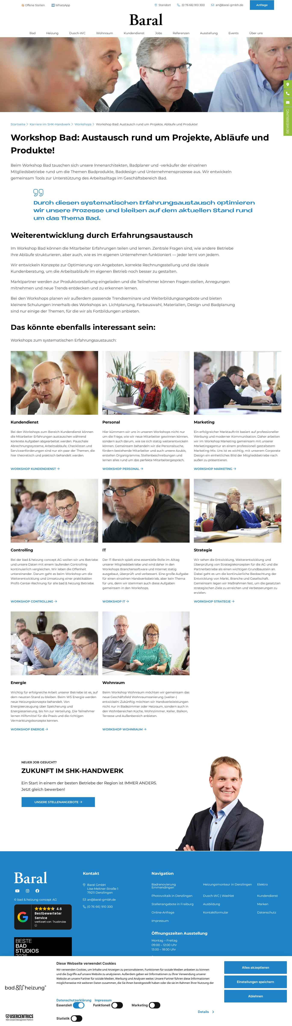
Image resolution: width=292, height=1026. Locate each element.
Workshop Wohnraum (122, 729)
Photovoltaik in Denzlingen (172, 896)
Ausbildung (211, 904)
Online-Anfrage (163, 912)
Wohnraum (104, 33)
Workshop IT (113, 601)
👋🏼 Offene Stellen (33, 5)
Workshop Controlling (32, 601)
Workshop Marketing (213, 469)
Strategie (203, 550)
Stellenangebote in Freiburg (173, 904)
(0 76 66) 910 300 (193, 5)
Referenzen (181, 33)
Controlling (22, 550)
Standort (164, 5)
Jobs (158, 33)
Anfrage (262, 5)
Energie (18, 682)
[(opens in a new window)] (17, 891)
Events (234, 33)
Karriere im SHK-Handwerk (50, 124)
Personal (111, 422)
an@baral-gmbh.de (229, 5)
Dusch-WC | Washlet (218, 896)
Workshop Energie (27, 729)
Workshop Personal (120, 469)
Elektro (262, 884)
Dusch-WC (77, 33)
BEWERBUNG (288, 121)
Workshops (83, 124)
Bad (32, 33)
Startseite (18, 124)
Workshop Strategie (212, 601)
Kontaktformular (215, 912)
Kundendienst (134, 33)
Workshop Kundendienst (33, 469)
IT (104, 550)
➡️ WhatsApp (60, 5)
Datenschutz (266, 912)
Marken (262, 904)
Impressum (160, 921)
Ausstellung (209, 33)
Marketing (204, 422)
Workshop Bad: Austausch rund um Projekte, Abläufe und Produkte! (147, 124)
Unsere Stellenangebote (56, 802)
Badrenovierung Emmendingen (164, 885)
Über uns (256, 33)
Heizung (52, 33)
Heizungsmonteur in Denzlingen (227, 884)
